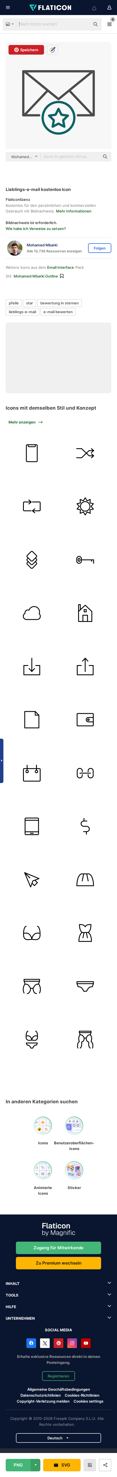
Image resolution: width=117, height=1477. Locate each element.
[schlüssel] (85, 560)
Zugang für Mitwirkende (58, 1247)
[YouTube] (86, 1343)
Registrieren (58, 1376)
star (29, 303)
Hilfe (11, 1306)
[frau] (85, 933)
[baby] (32, 986)
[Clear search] (83, 24)
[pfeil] (32, 666)
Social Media (58, 1330)
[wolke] (32, 613)
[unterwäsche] (32, 933)
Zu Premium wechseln (59, 1263)
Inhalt (13, 1283)
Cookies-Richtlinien (82, 1395)
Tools (12, 1295)
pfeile (14, 303)
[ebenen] (32, 560)
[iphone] (32, 453)
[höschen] (85, 1039)
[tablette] (32, 826)
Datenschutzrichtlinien (40, 1395)
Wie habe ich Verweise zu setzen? (36, 228)
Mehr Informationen (73, 211)
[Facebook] (31, 1343)
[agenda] (32, 773)
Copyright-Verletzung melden (43, 1401)
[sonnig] (85, 506)
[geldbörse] (85, 719)
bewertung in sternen (59, 303)
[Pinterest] (58, 1343)
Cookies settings (88, 1401)
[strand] (32, 1039)
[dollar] (85, 826)
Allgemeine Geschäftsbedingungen (58, 1389)
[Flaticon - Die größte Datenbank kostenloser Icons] (51, 8)
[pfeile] (85, 453)
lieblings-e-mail (22, 311)
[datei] (32, 719)
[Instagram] (72, 1343)
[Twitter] (45, 1343)
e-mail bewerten (58, 311)
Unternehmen (20, 1318)
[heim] (85, 613)
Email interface (60, 267)
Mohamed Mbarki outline (36, 276)
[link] (85, 773)
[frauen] (85, 880)
